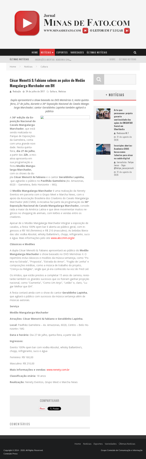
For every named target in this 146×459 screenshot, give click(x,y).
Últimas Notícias (97, 52)
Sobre (113, 59)
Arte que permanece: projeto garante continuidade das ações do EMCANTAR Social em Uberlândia (123, 119)
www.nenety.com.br (58, 369)
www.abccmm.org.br (63, 238)
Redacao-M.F (123, 133)
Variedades (77, 52)
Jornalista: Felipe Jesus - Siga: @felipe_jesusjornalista (125, 165)
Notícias (46, 52)
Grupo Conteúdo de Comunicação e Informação (121, 450)
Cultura (53, 91)
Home (35, 52)
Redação (17, 91)
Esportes (62, 52)
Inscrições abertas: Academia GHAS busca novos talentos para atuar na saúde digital (123, 152)
